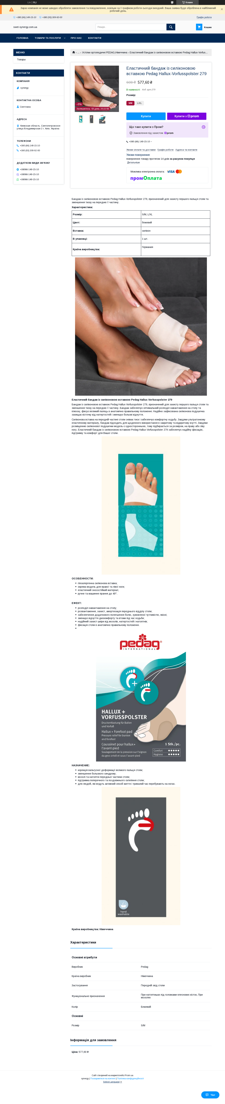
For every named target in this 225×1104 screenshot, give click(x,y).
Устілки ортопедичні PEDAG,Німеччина (104, 52)
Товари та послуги (48, 38)
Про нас (76, 38)
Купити (146, 116)
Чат (213, 1094)
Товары (21, 59)
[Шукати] (170, 27)
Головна (22, 38)
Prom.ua (129, 1075)
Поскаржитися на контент (102, 1078)
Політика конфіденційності (130, 1078)
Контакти (94, 38)
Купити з (181, 116)
